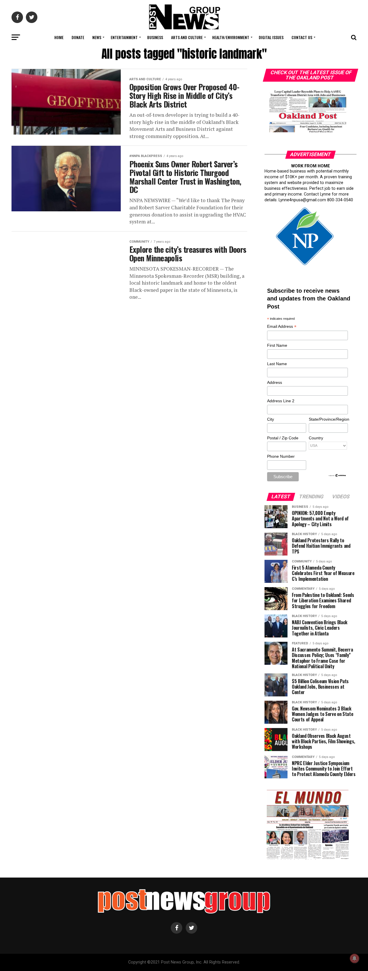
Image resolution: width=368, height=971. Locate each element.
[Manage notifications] (354, 958)
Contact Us (302, 37)
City (270, 419)
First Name (277, 345)
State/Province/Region (328, 419)
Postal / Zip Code (282, 438)
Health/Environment (230, 37)
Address (274, 382)
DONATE (78, 37)
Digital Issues (271, 37)
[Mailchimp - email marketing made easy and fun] (337, 476)
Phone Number (281, 456)
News (96, 37)
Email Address (281, 327)
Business (155, 37)
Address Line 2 (280, 401)
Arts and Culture (187, 37)
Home (59, 37)
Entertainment (124, 37)
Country (316, 438)
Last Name (277, 363)
